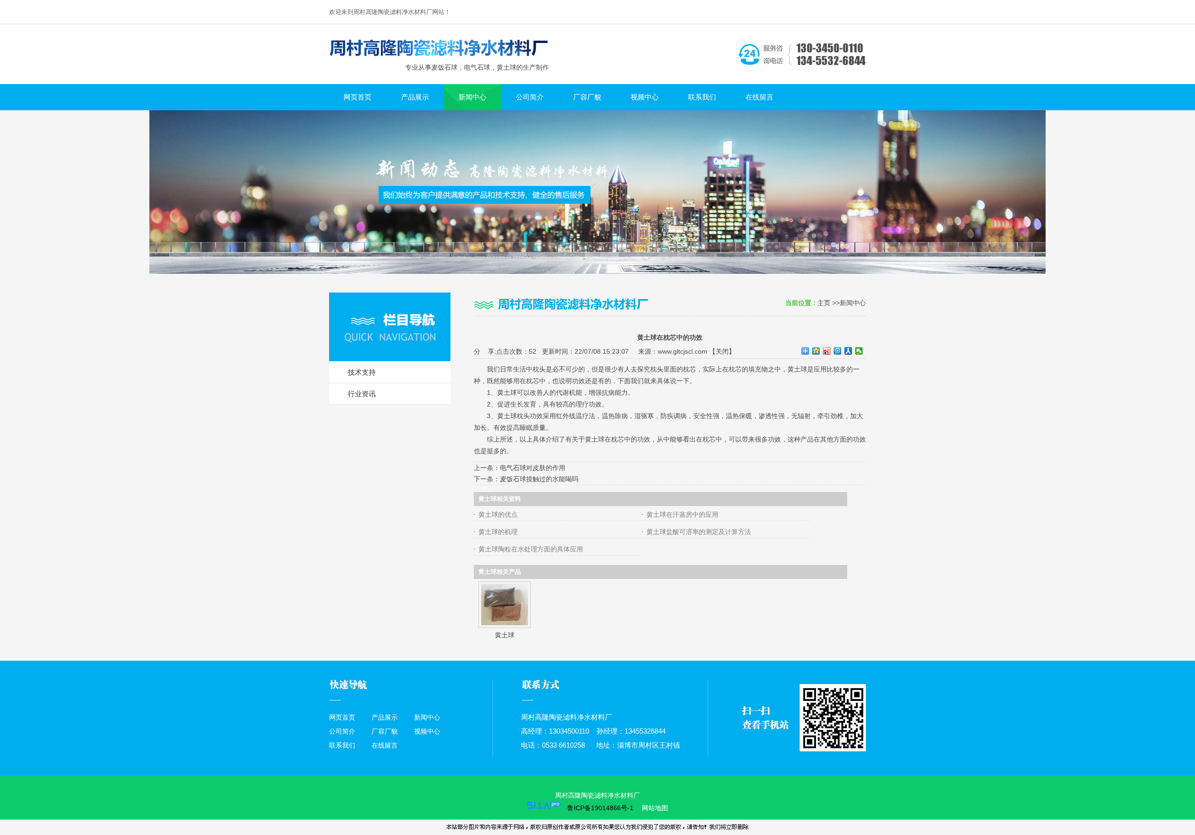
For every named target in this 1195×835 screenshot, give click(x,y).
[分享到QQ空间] (816, 351)
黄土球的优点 (498, 514)
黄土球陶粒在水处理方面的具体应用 (530, 549)
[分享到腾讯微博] (838, 351)
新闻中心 (853, 303)
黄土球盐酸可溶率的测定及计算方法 (699, 531)
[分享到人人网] (848, 351)
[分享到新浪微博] (827, 351)
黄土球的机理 (498, 531)
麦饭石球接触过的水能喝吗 (539, 479)
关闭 (722, 351)
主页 (823, 303)
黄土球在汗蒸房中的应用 (682, 514)
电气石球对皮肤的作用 (532, 467)
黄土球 (504, 635)
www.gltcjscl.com (682, 351)
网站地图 (654, 808)
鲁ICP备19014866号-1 (600, 808)
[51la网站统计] (544, 808)
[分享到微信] (859, 351)
